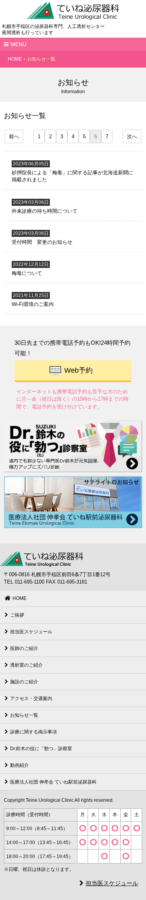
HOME (15, 59)
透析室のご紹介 (26, 665)
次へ (132, 136)
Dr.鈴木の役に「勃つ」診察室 (41, 748)
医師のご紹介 (24, 648)
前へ (14, 136)
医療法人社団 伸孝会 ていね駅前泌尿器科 (53, 782)
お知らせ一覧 (24, 715)
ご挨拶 (17, 615)
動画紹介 (19, 765)
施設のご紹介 (24, 682)
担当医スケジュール (31, 631)
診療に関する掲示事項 (33, 732)
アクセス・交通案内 (31, 698)
